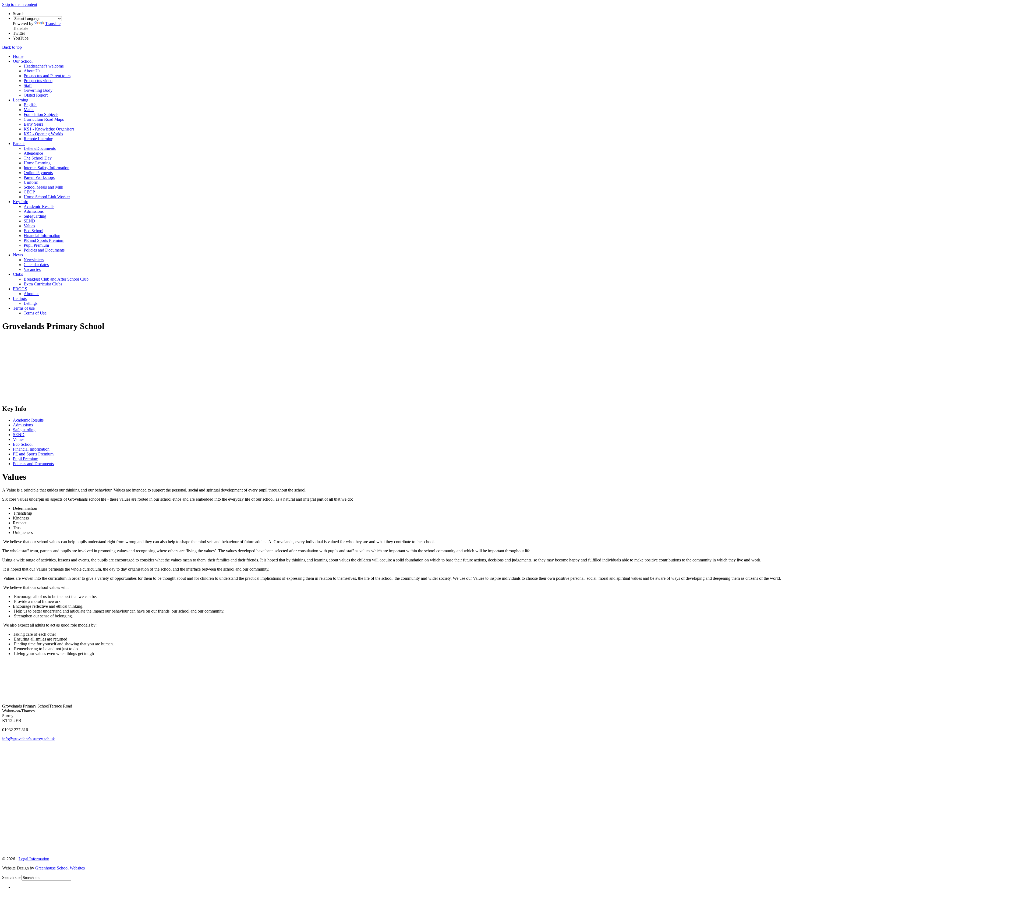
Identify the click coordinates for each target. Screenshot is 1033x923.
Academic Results (39, 206)
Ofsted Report (36, 95)
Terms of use (24, 308)
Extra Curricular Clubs (43, 284)
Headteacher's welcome (44, 66)
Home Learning (37, 163)
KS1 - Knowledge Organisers (49, 129)
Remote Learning (38, 138)
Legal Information (34, 859)
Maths (29, 109)
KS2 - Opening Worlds (43, 134)
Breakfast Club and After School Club (56, 279)
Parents (19, 143)
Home (18, 56)
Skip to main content (19, 4)
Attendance (33, 153)
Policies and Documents (44, 250)
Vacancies (32, 269)
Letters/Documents (40, 148)
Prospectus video (38, 80)
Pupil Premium (36, 245)
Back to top (12, 47)
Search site (11, 877)
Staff (28, 85)
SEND (29, 221)
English (30, 104)
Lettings (20, 298)
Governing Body (38, 90)
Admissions (34, 211)
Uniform (31, 182)
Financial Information (42, 235)
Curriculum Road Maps (44, 119)
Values (29, 226)
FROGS (20, 289)
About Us (32, 71)
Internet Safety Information (46, 167)
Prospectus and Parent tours (47, 75)
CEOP (29, 192)
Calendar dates (36, 264)
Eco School (33, 230)
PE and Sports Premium (44, 240)
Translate (53, 23)
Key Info (20, 201)
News (18, 255)
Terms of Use (35, 313)
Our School (23, 61)
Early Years (33, 124)
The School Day (38, 158)
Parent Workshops (39, 177)
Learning (20, 100)
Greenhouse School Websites (60, 868)
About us (31, 293)
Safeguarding (35, 216)
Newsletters (34, 259)
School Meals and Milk (43, 187)
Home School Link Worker (47, 196)
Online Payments (38, 172)
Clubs (18, 274)
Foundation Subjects (41, 114)
